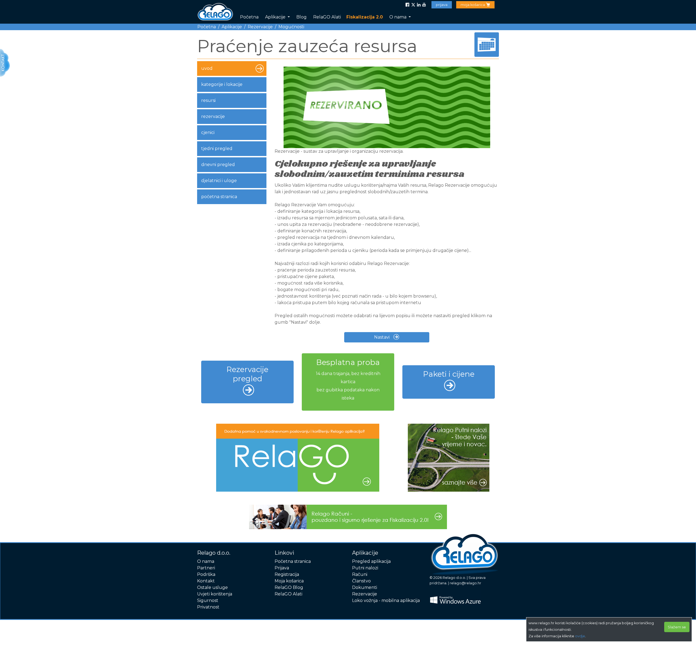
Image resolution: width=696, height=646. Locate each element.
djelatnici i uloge (219, 180)
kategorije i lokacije (222, 84)
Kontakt (206, 580)
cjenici (208, 132)
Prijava (282, 567)
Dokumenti (364, 587)
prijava (442, 5)
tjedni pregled (216, 148)
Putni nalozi (365, 567)
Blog (301, 17)
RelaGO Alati (327, 17)
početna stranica (219, 196)
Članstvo (361, 580)
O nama (398, 17)
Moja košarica (289, 580)
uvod (207, 68)
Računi (359, 574)
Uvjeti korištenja (214, 594)
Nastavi (382, 337)
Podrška (206, 574)
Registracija (287, 574)
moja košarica (473, 5)
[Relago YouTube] (424, 5)
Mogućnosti (291, 26)
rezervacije (213, 116)
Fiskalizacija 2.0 (364, 17)
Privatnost (208, 607)
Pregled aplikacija (371, 561)
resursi (208, 100)
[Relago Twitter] (413, 5)
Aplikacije (276, 17)
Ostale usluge (212, 587)
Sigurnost (207, 600)
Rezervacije (260, 26)
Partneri (206, 567)
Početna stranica (293, 561)
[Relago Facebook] (407, 5)
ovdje (580, 636)
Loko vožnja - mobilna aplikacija (386, 600)
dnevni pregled (218, 164)
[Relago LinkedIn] (418, 5)
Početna (249, 17)
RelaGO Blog (289, 587)
